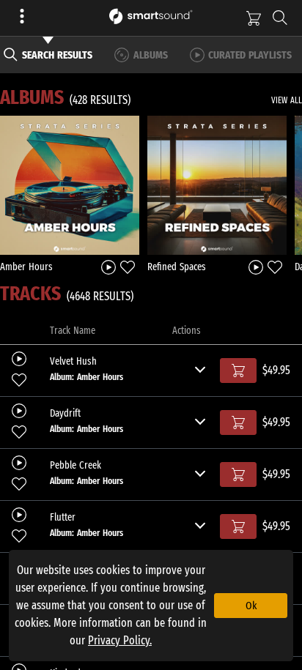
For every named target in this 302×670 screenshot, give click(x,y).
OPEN (70, 184)
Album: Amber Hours (86, 376)
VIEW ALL (286, 100)
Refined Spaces (176, 267)
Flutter (63, 518)
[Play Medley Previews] (108, 266)
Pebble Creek (75, 466)
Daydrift (65, 414)
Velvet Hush (73, 362)
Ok (251, 605)
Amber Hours (26, 267)
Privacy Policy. (120, 640)
